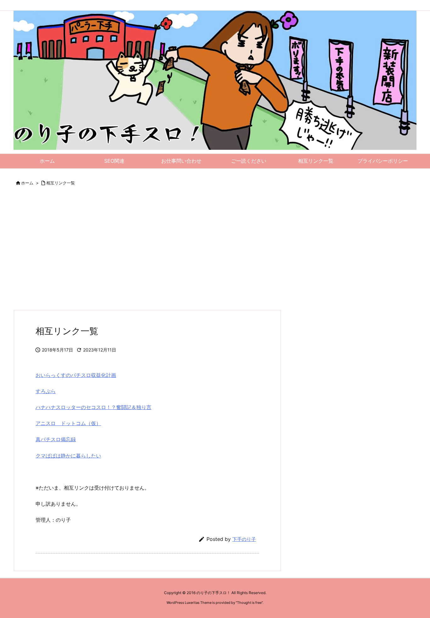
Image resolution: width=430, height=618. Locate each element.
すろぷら (46, 391)
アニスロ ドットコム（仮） (68, 423)
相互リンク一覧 (60, 182)
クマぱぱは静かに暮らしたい (68, 455)
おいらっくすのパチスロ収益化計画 (76, 375)
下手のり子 (244, 539)
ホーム (27, 182)
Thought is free (249, 602)
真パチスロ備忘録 (56, 439)
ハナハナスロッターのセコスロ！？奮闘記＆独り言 (93, 407)
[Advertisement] (202, 253)
